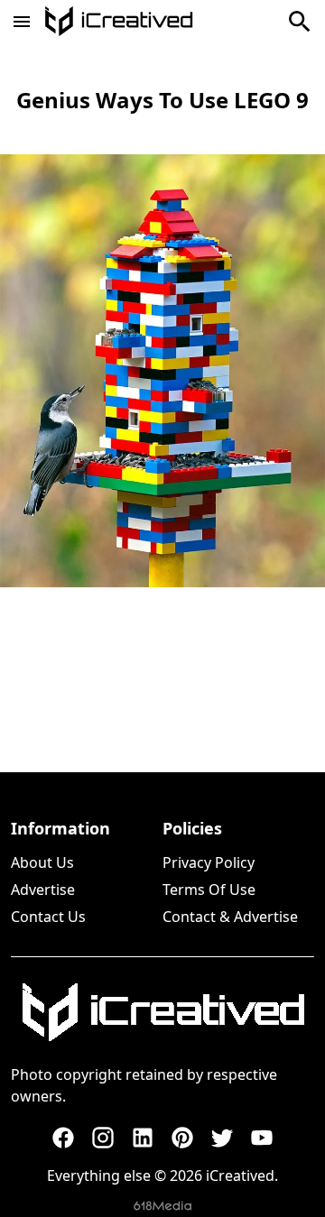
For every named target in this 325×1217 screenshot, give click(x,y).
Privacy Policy (208, 862)
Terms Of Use (208, 889)
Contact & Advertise (230, 917)
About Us (42, 862)
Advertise (43, 889)
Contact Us (48, 917)
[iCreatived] (162, 1012)
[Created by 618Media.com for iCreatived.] (162, 1206)
